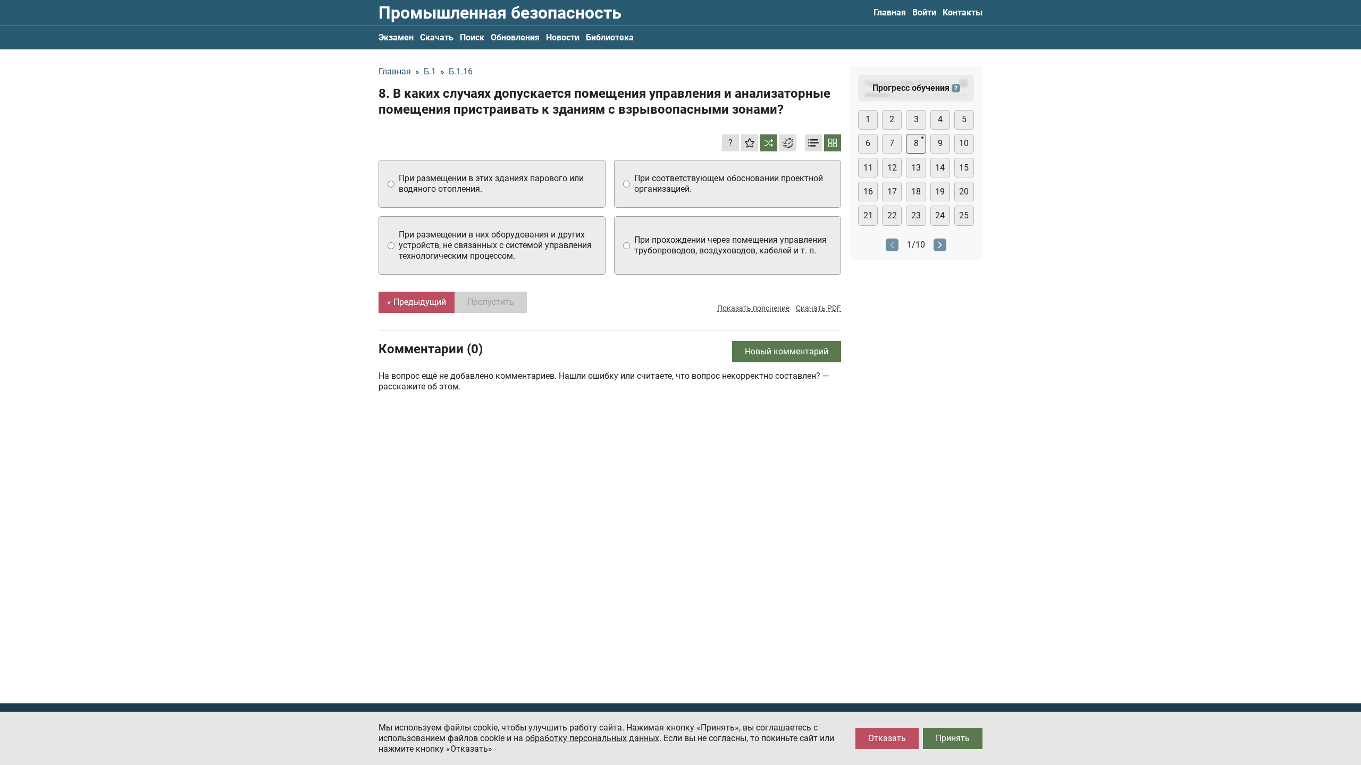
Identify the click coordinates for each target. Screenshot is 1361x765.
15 (964, 168)
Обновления (515, 37)
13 (916, 168)
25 (964, 215)
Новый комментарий (786, 351)
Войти (924, 12)
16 (868, 191)
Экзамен (396, 37)
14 (940, 168)
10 (964, 143)
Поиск (472, 37)
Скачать (436, 37)
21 (868, 215)
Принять (953, 738)
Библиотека (610, 37)
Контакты (962, 12)
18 (916, 191)
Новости (562, 37)
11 (868, 168)
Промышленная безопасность (500, 13)
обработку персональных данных (592, 738)
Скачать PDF (818, 308)
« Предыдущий (416, 302)
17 (892, 191)
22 (892, 215)
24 (940, 215)
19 (940, 191)
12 (892, 168)
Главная (889, 12)
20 (964, 191)
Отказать (887, 738)
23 (916, 215)
